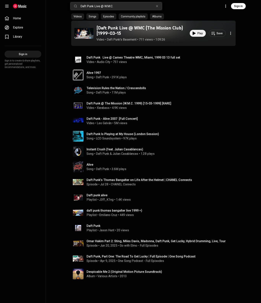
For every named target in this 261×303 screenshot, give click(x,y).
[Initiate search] (75, 6)
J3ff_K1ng (106, 199)
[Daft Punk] (155, 228)
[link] (23, 18)
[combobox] (121, 6)
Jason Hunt (106, 230)
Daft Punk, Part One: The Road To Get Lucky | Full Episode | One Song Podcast (141, 256)
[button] (84, 33)
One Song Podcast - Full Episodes (141, 261)
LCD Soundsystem (108, 138)
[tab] (77, 16)
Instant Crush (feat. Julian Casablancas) (115, 149)
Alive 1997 (94, 73)
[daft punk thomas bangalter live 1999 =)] (155, 212)
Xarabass (103, 108)
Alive (90, 164)
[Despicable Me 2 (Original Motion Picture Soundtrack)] (155, 274)
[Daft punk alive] (155, 197)
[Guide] (7, 6)
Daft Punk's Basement (121, 39)
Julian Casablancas (125, 154)
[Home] (20, 6)
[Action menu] (230, 33)
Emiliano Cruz (108, 215)
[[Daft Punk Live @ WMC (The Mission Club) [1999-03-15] (83, 33)
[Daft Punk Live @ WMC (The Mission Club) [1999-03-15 (139, 30)
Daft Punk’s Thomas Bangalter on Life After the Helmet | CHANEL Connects (139, 180)
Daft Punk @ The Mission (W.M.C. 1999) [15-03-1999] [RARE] (129, 103)
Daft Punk (102, 77)
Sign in (238, 6)
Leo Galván (104, 123)
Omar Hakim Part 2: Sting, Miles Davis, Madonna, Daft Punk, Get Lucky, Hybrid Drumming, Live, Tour (156, 241)
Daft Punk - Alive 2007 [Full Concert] (112, 119)
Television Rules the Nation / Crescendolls (116, 88)
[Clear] (157, 6)
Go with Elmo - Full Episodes (139, 245)
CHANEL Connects (123, 184)
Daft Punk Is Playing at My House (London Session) (123, 134)
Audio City (103, 62)
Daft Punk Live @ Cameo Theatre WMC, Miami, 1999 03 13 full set (133, 57)
